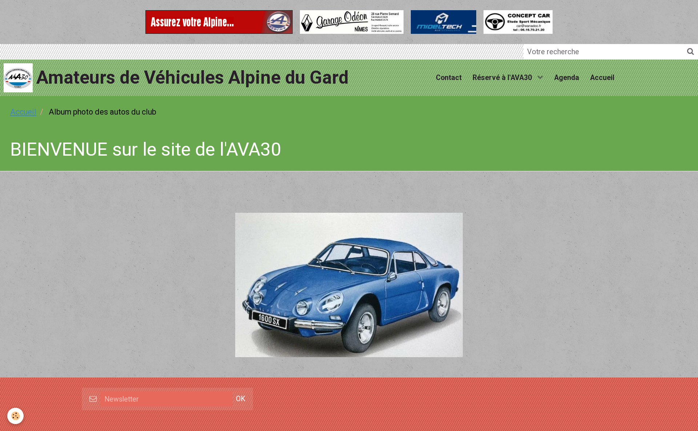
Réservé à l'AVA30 (503, 77)
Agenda (566, 77)
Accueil (602, 77)
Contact (449, 77)
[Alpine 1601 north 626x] (349, 284)
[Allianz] (219, 21)
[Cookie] (15, 416)
